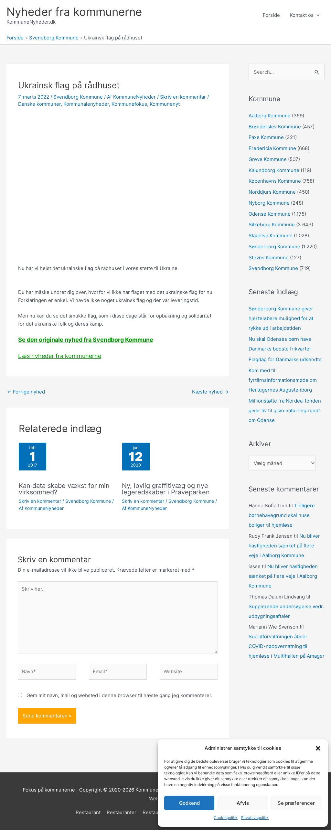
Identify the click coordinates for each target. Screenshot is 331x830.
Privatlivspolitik (255, 817)
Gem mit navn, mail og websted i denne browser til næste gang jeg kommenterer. (119, 695)
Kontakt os (302, 15)
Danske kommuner (39, 104)
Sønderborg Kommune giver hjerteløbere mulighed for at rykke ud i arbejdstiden (281, 318)
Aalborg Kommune (270, 116)
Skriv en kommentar (183, 97)
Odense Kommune (270, 214)
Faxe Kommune (266, 137)
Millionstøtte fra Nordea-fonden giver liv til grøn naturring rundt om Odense (285, 410)
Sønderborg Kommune (274, 246)
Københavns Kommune (275, 181)
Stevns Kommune (269, 257)
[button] (318, 748)
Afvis (243, 803)
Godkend (189, 803)
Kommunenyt (165, 104)
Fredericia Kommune (272, 148)
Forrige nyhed (26, 392)
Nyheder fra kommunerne (74, 11)
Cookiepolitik (226, 817)
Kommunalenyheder (86, 104)
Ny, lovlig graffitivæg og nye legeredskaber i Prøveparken (166, 489)
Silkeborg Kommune (272, 224)
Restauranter (121, 812)
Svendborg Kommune (78, 97)
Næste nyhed (210, 392)
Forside (271, 15)
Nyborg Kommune (269, 203)
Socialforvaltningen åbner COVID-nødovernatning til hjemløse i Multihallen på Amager (287, 646)
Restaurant (88, 812)
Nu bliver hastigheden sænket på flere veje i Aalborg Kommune (284, 545)
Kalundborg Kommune (274, 170)
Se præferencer (296, 803)
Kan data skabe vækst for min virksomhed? (64, 489)
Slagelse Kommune (271, 235)
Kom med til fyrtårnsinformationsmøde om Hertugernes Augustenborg (283, 380)
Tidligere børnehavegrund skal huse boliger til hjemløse (282, 515)
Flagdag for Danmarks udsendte (285, 359)
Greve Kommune (268, 159)
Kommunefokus (129, 104)
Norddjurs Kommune (272, 192)
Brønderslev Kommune (275, 127)
